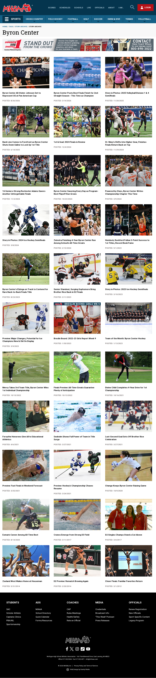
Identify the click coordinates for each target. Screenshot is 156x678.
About (111, 8)
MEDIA (99, 602)
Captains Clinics (13, 617)
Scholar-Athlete (13, 613)
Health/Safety (73, 617)
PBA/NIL (10, 620)
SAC (8, 609)
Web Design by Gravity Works (80, 669)
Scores (52, 8)
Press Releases (102, 620)
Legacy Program (136, 620)
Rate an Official (73, 620)
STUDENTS (12, 602)
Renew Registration (138, 609)
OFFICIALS (135, 602)
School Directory (43, 613)
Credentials (100, 609)
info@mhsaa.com (92, 659)
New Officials (135, 613)
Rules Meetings (74, 613)
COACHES (73, 602)
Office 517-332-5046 (65, 659)
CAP (69, 609)
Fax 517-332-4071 (79, 659)
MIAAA (39, 609)
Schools (78, 8)
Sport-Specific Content (139, 617)
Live (89, 8)
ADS (38, 602)
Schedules (64, 8)
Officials (99, 8)
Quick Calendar (42, 617)
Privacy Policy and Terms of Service (86, 666)
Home (4, 26)
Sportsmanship (13, 624)
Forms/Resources (44, 620)
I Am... (121, 8)
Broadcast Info (102, 613)
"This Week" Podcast (104, 617)
